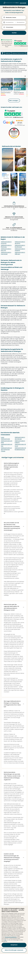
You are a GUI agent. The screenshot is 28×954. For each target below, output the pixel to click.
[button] (14, 22)
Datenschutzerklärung (10, 937)
